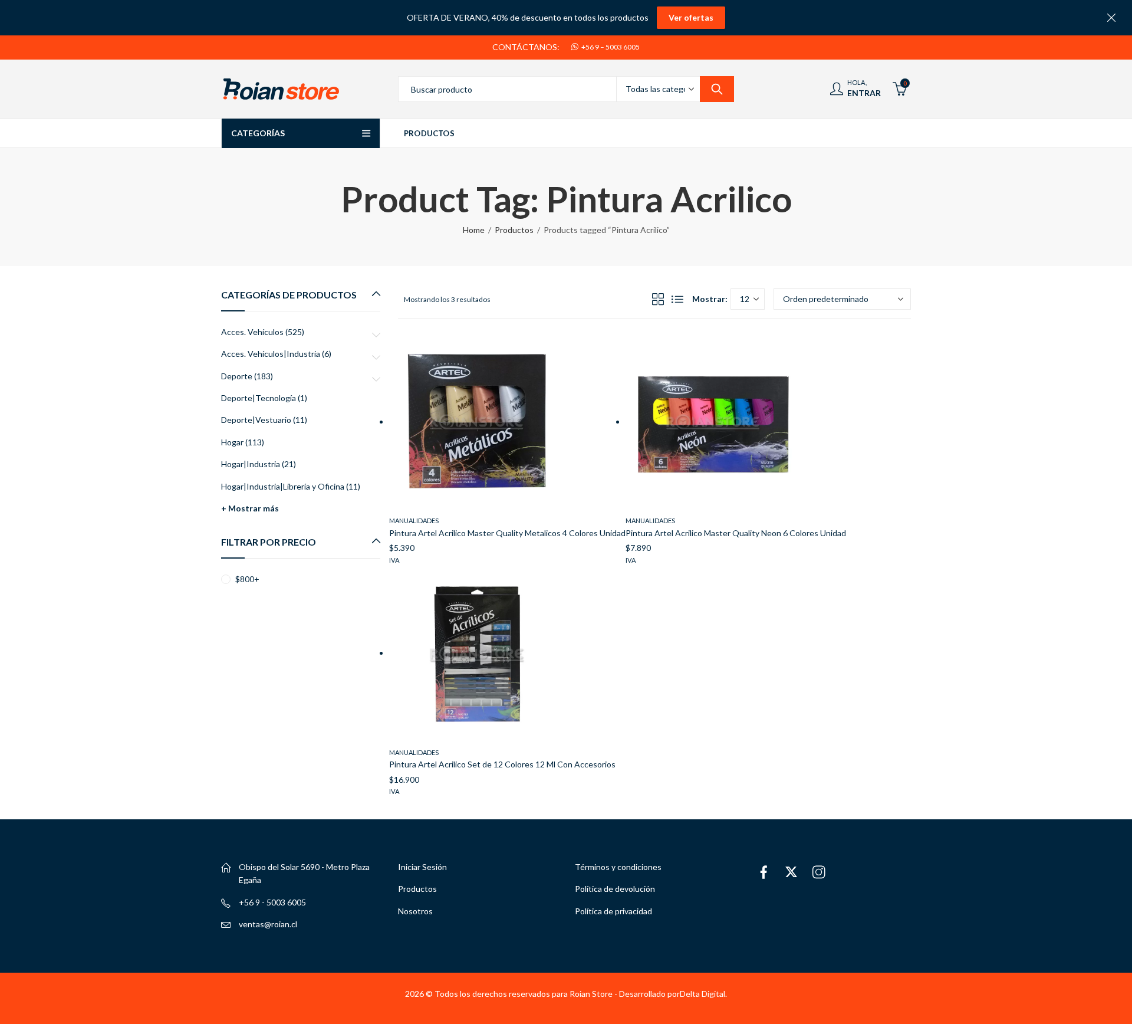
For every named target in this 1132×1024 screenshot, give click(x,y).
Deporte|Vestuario (256, 420)
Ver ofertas (691, 17)
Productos (514, 230)
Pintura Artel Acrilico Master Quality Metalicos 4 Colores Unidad (507, 533)
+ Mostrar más (250, 508)
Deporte (236, 376)
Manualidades (414, 520)
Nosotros (415, 911)
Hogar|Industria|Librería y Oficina (282, 486)
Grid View (658, 299)
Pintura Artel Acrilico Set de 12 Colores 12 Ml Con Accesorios (502, 764)
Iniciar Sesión (422, 867)
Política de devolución (615, 889)
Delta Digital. (703, 994)
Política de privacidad (613, 911)
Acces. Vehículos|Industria (270, 354)
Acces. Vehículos (252, 332)
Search (717, 89)
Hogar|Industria (250, 464)
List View (677, 299)
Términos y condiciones (618, 867)
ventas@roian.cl (268, 924)
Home (474, 230)
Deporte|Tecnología (258, 398)
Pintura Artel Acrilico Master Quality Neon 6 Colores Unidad (736, 533)
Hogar (232, 442)
